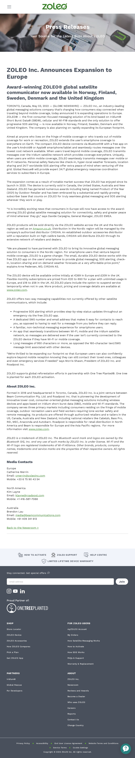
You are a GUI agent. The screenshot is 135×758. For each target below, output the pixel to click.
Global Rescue (14, 685)
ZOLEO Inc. (73, 679)
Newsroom (73, 685)
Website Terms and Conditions (104, 743)
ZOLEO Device (14, 635)
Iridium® (11, 679)
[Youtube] (15, 592)
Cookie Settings (80, 748)
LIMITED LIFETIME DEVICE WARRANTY (70, 561)
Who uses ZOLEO (76, 702)
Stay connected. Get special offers (26, 573)
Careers (71, 708)
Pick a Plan (12, 652)
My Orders (73, 635)
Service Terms (60, 748)
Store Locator (14, 629)
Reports (72, 714)
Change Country (75, 725)
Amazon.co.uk (42, 228)
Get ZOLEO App (15, 658)
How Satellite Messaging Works (84, 641)
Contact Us (73, 719)
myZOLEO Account (77, 629)
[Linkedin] (23, 592)
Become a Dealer (76, 696)
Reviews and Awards (78, 691)
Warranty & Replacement (81, 664)
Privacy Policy (23, 743)
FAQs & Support (76, 658)
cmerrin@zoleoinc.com (30, 475)
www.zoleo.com (17, 290)
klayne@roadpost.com (29, 495)
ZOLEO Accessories (17, 641)
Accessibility (42, 743)
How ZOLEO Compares (18, 646)
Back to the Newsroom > (23, 527)
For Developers (14, 691)
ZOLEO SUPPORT (67, 555)
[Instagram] (9, 592)
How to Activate (35, 555)
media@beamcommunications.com (37, 515)
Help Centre (98, 555)
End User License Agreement (68, 743)
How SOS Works (76, 652)
